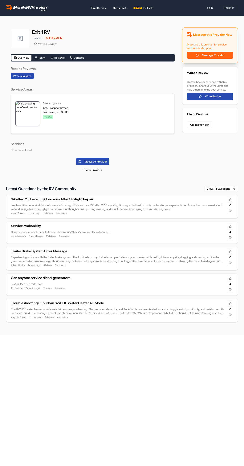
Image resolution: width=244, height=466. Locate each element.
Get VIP (145, 8)
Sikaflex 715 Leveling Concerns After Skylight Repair (52, 199)
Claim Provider (92, 170)
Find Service (99, 8)
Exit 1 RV (41, 32)
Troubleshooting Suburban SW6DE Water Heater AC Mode (57, 303)
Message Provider (213, 55)
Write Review (213, 96)
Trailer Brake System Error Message (39, 251)
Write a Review (47, 44)
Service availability (26, 226)
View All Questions (218, 188)
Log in (209, 8)
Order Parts (120, 8)
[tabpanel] (93, 109)
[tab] (21, 58)
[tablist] (93, 57)
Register (229, 8)
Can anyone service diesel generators (40, 278)
